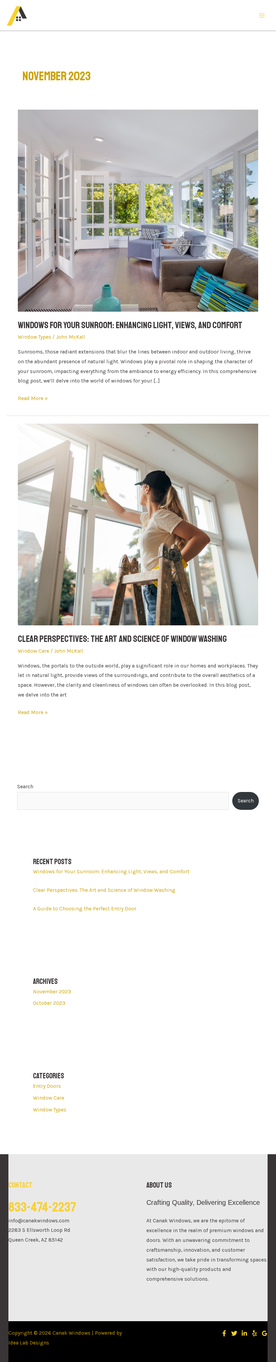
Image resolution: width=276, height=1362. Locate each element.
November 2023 (52, 992)
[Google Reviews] (265, 1333)
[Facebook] (224, 1333)
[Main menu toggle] (262, 15)
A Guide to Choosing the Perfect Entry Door (84, 909)
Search (25, 787)
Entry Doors (47, 1086)
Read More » (33, 397)
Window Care (33, 651)
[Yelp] (254, 1333)
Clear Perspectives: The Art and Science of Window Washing (122, 639)
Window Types (34, 337)
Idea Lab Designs (28, 1343)
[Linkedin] (244, 1333)
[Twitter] (234, 1333)
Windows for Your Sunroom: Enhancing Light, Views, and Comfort (130, 325)
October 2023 (49, 1003)
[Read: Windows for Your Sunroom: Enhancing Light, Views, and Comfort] (138, 210)
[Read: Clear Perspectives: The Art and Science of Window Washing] (138, 524)
